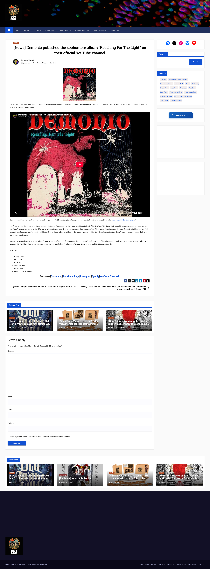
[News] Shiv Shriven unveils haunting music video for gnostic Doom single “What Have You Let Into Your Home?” (180, 478)
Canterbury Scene (166, 84)
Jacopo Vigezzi (29, 60)
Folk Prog (195, 84)
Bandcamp (56, 276)
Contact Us (65, 30)
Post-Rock (163, 92)
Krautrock (183, 88)
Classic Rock (179, 84)
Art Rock (163, 79)
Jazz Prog (174, 88)
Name (10, 396)
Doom (188, 84)
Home (17, 30)
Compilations (100, 30)
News (26, 30)
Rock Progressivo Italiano (183, 96)
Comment (12, 351)
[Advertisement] (181, 142)
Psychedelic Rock (166, 96)
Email (10, 410)
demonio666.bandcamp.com (123, 220)
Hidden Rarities (82, 30)
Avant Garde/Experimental (178, 79)
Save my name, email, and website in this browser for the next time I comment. (41, 437)
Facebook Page (71, 276)
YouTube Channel (109, 276)
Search (162, 54)
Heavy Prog (164, 88)
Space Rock (164, 100)
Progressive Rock (190, 92)
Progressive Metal (176, 92)
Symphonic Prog (176, 100)
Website (11, 423)
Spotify (95, 276)
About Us (115, 30)
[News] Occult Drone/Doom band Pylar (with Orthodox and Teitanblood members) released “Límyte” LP (113, 287)
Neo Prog (192, 88)
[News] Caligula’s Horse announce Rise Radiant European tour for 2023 (45, 286)
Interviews (50, 30)
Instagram (85, 276)
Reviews (37, 30)
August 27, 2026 (17, 482)
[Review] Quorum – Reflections (76, 478)
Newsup (34, 564)
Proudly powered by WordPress (15, 564)
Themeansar (43, 564)
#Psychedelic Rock (49, 63)
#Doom (38, 63)
